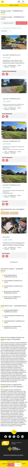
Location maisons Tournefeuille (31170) (14, 316)
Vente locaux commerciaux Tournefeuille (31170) (12, 297)
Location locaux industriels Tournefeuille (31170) (12, 327)
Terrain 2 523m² (6, 237)
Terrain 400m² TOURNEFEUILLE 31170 (11, 98)
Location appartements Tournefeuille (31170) (11, 311)
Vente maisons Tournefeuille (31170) (13, 281)
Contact (18, 461)
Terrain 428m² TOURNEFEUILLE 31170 (11, 55)
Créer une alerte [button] (22, 23)
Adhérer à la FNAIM (14, 5)
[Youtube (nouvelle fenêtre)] (18, 436)
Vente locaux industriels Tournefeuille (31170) (12, 292)
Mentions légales (11, 461)
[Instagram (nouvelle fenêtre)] (10, 436)
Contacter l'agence (3, 74)
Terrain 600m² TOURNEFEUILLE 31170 (11, 141)
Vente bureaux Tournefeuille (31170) (13, 287)
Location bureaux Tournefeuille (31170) (14, 322)
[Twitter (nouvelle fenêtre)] (14, 436)
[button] (8, 23)
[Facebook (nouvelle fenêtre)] (6, 436)
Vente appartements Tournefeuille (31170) (10, 276)
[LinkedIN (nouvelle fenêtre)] (22, 436)
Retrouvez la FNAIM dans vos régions (13, 455)
